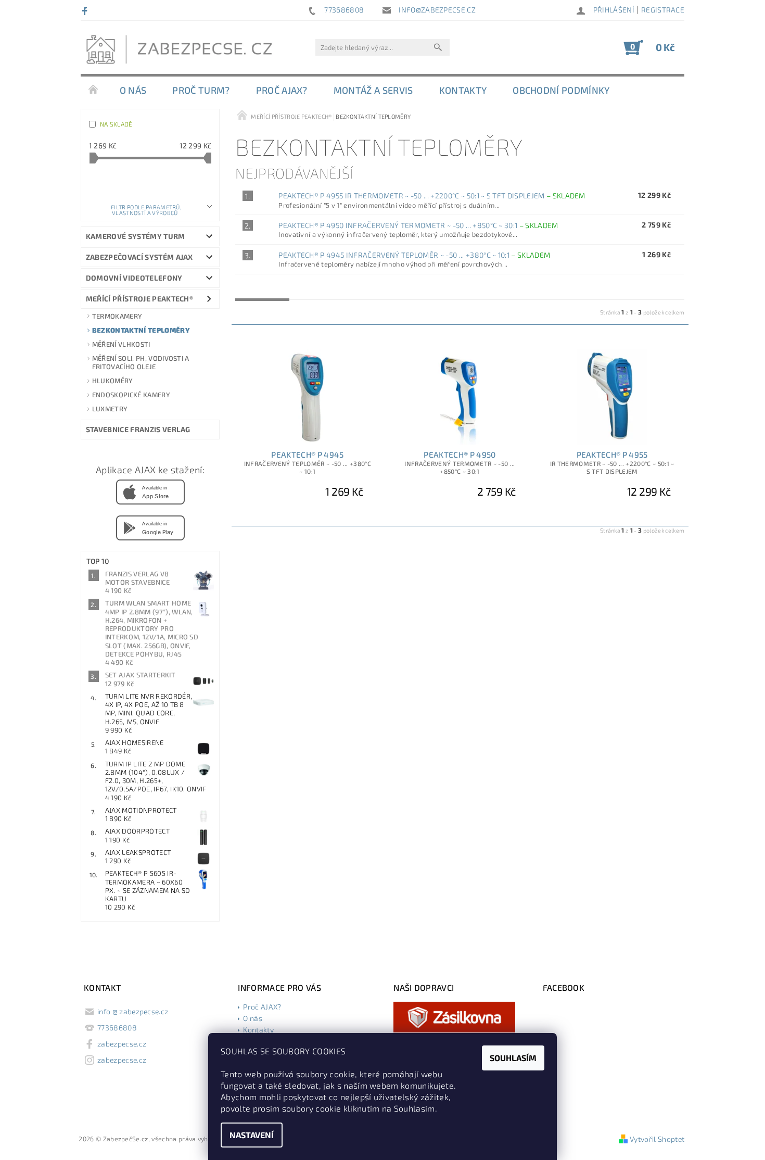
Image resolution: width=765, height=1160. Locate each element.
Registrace (662, 9)
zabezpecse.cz (121, 1043)
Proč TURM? (201, 90)
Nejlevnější (262, 290)
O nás (133, 90)
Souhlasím (513, 1058)
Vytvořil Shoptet (657, 1138)
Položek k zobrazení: (150, 175)
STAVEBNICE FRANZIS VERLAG (138, 429)
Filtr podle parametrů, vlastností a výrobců (146, 210)
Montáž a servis (373, 90)
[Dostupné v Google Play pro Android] (150, 527)
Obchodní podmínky (561, 90)
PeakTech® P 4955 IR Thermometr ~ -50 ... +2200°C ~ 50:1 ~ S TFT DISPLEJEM (431, 195)
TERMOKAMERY (117, 316)
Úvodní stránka (94, 90)
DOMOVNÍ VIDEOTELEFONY (134, 277)
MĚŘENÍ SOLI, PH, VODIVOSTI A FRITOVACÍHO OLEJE (140, 362)
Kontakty (463, 90)
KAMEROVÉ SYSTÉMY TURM (135, 236)
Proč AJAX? (282, 90)
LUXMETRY (110, 409)
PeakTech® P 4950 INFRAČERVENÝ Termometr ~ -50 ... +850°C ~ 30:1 (418, 225)
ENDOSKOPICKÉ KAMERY (131, 394)
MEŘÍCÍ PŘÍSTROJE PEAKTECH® (139, 298)
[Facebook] (86, 10)
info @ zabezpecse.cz (132, 1011)
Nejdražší (315, 290)
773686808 (117, 1027)
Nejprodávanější (376, 290)
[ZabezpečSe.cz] (182, 52)
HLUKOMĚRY (112, 380)
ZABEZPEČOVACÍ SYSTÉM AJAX (139, 257)
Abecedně (438, 290)
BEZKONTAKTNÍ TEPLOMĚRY (141, 330)
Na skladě (116, 124)
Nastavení (252, 1135)
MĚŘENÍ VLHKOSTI (121, 344)
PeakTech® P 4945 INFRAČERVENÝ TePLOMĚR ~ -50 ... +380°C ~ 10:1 (414, 254)
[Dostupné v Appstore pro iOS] (150, 491)
